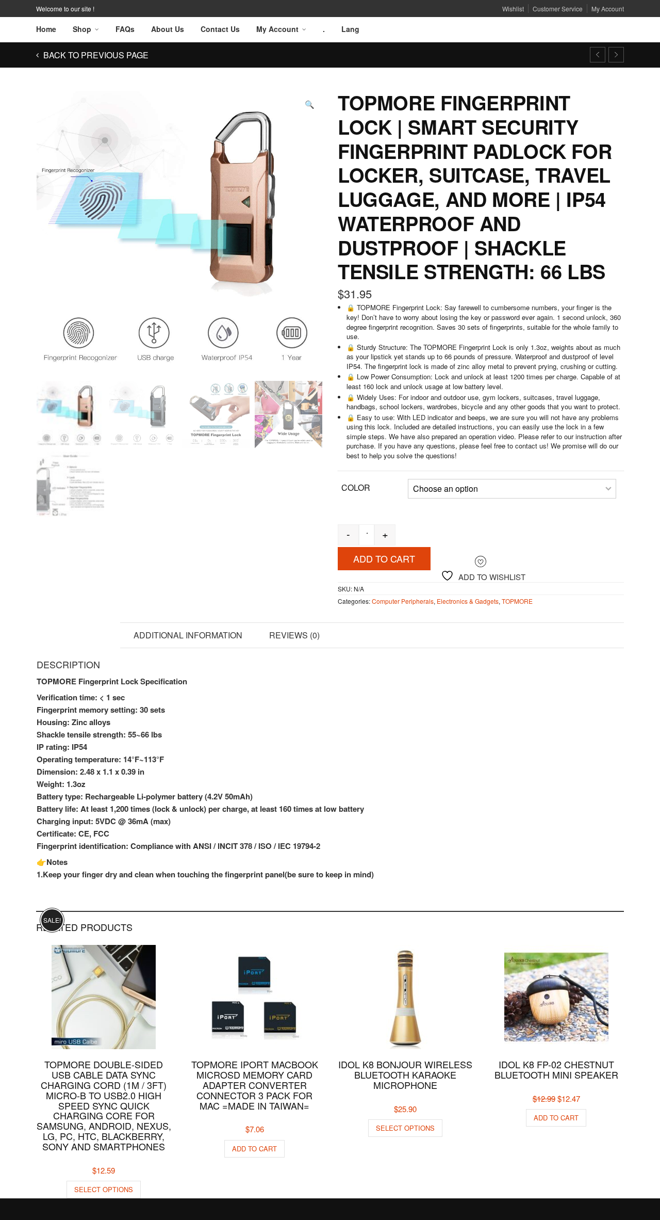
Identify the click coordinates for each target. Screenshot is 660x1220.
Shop (82, 29)
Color (355, 487)
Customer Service (558, 8)
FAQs (125, 29)
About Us (167, 29)
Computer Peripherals (403, 601)
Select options (103, 1189)
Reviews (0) (294, 635)
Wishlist (513, 8)
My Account (607, 8)
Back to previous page (94, 55)
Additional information (188, 635)
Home (46, 29)
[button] (310, 104)
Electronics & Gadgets (468, 601)
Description (78, 635)
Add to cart (384, 558)
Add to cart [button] (254, 1148)
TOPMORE (517, 601)
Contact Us (220, 29)
